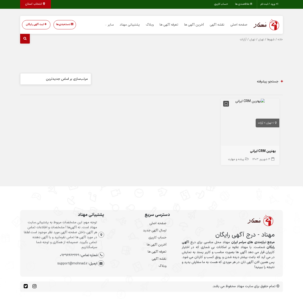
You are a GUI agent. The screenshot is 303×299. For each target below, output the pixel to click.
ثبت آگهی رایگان (35, 24)
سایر (111, 24)
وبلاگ (150, 24)
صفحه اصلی (238, 24)
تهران (261, 39)
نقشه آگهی (217, 24)
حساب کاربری (221, 4)
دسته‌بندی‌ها (63, 24)
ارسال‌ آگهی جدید (154, 230)
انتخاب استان (34, 4)
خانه (280, 39)
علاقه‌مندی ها (242, 4)
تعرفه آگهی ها (169, 24)
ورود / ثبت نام (268, 4)
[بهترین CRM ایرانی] (250, 100)
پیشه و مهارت (236, 159)
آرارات (260, 123)
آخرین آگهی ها (194, 24)
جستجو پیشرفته (267, 81)
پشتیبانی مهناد (130, 24)
